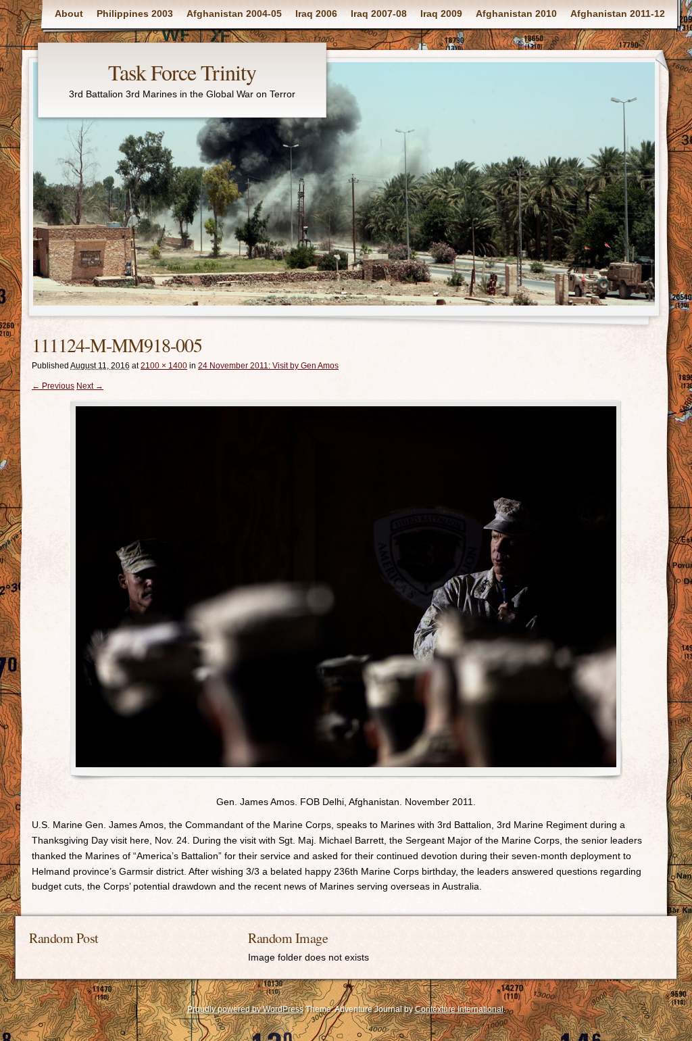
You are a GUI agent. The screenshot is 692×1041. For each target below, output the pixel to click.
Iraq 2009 (441, 13)
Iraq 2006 (316, 13)
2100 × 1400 (164, 365)
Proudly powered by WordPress (245, 1009)
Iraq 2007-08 (379, 13)
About (69, 13)
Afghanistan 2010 (516, 13)
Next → (89, 386)
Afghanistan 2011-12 (617, 13)
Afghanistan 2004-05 (234, 13)
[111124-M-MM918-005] (346, 590)
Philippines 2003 (135, 13)
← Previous (53, 386)
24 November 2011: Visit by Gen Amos (268, 365)
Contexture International (459, 1009)
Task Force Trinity (182, 72)
